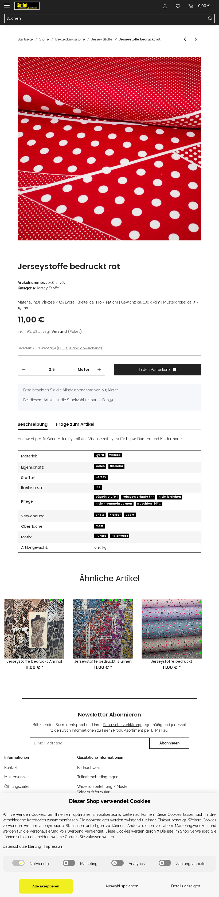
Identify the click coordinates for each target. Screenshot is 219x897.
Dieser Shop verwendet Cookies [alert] (109, 801)
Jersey (101, 477)
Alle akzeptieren (45, 886)
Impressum (53, 846)
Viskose (115, 455)
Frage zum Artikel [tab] (75, 424)
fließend (116, 466)
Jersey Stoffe (47, 288)
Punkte (101, 536)
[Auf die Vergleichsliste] (176, 67)
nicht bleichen (170, 497)
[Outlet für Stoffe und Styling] (27, 6)
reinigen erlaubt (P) (138, 497)
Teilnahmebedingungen (97, 777)
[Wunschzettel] (177, 6)
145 (98, 487)
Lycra (100, 455)
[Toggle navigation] (7, 3)
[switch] (18, 863)
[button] (165, 6)
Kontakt (11, 767)
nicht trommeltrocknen (114, 504)
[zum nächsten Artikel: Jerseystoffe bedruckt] (195, 39)
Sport (130, 515)
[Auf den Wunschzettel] (190, 67)
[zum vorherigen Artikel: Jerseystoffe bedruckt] (184, 39)
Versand (60, 331)
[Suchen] (210, 18)
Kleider (115, 515)
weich (100, 466)
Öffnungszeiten (17, 786)
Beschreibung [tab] (33, 424)
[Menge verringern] (24, 369)
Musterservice (16, 777)
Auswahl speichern (121, 886)
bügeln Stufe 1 (107, 497)
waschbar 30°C (149, 504)
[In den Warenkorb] (22, 54)
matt (99, 526)
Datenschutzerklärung (122, 725)
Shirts (100, 515)
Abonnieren (169, 743)
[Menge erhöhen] (99, 369)
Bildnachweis (88, 767)
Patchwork (119, 536)
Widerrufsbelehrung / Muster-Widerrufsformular (103, 789)
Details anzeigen (185, 886)
